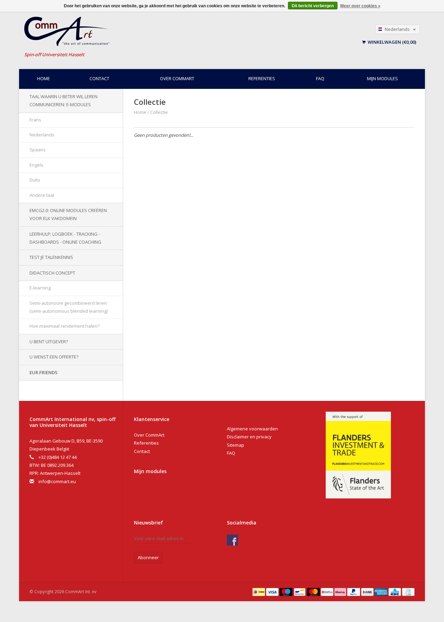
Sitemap (235, 445)
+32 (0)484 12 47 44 (58, 457)
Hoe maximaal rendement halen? (64, 326)
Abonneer (148, 557)
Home (43, 78)
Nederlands (41, 135)
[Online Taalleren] (142, 31)
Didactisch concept (52, 273)
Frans (35, 120)
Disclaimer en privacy (249, 437)
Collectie (159, 112)
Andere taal (41, 195)
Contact (99, 78)
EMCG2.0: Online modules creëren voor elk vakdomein (68, 214)
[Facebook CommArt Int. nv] (232, 540)
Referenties (261, 78)
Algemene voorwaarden (252, 429)
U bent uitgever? (48, 341)
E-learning (40, 288)
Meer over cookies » (360, 5)
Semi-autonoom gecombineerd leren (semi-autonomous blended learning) (68, 307)
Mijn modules (382, 78)
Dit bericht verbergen (313, 5)
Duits (34, 180)
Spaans (37, 149)
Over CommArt (177, 78)
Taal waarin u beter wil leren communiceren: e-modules (63, 100)
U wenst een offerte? (53, 357)
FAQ (320, 78)
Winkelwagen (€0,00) (391, 42)
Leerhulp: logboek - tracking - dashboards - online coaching (65, 238)
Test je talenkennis (51, 257)
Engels (36, 165)
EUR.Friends (43, 372)
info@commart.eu (57, 481)
